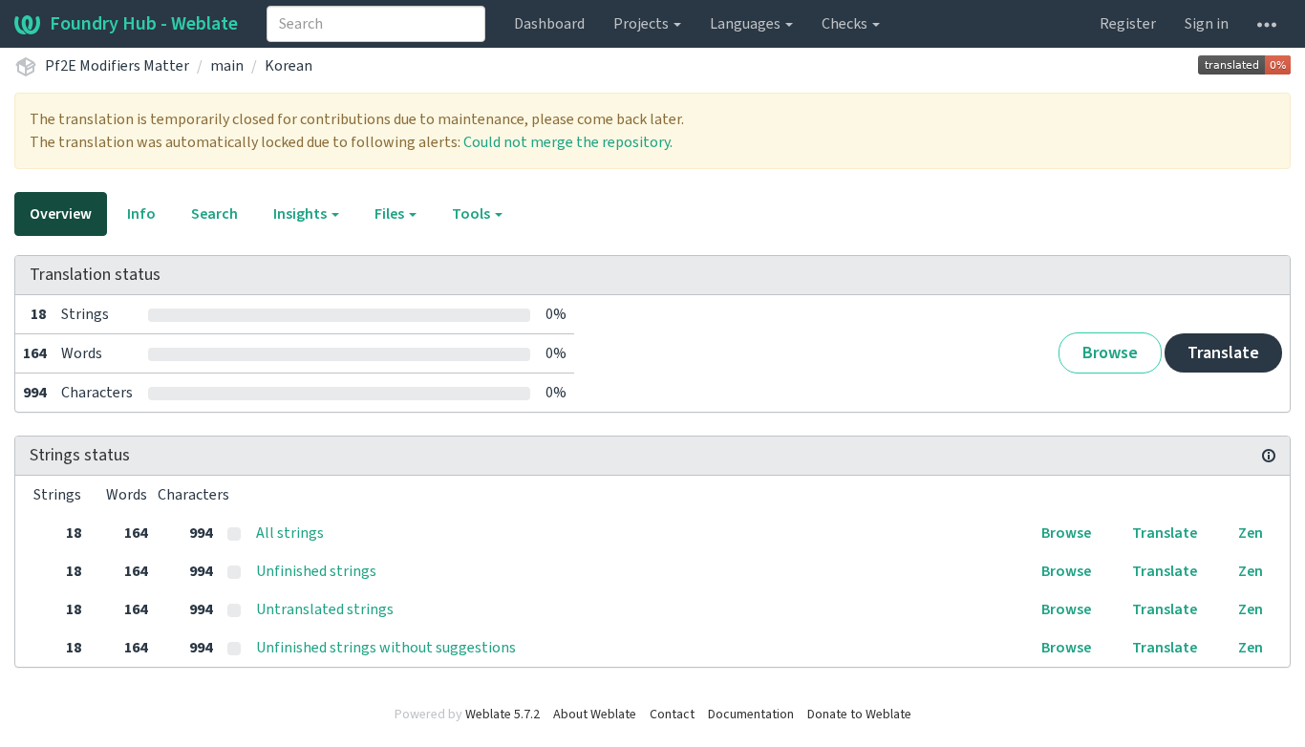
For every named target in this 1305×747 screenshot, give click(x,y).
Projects (642, 23)
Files (390, 213)
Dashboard (549, 23)
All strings (290, 533)
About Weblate (594, 714)
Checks (846, 23)
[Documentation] (1268, 455)
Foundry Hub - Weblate (144, 24)
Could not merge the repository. (568, 142)
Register (1128, 23)
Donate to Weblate (859, 714)
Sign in (1207, 23)
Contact (672, 714)
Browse (1110, 353)
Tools (472, 213)
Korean (288, 65)
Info (141, 213)
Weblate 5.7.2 (502, 714)
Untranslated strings (325, 609)
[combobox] (376, 24)
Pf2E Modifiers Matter (117, 65)
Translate (1223, 353)
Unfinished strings (316, 571)
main (227, 65)
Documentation (751, 714)
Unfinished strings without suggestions (386, 647)
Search (214, 213)
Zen (1250, 533)
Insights (301, 213)
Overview (61, 213)
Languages (746, 23)
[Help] (1267, 24)
